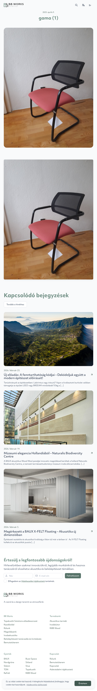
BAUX (6, 658)
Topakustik (31, 669)
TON (6, 669)
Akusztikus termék (58, 621)
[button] (76, 5)
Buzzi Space (31, 658)
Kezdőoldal (9, 624)
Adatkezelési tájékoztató (33, 581)
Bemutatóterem (11, 642)
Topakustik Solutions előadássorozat (20, 621)
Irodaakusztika (10, 635)
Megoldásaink (10, 631)
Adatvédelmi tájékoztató (61, 669)
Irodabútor (55, 624)
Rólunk (7, 628)
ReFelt (7, 673)
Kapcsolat (54, 665)
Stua (28, 665)
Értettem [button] (83, 683)
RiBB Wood (55, 628)
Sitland (29, 662)
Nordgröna (9, 662)
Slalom (7, 665)
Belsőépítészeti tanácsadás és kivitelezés (22, 638)
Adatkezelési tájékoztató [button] (36, 685)
